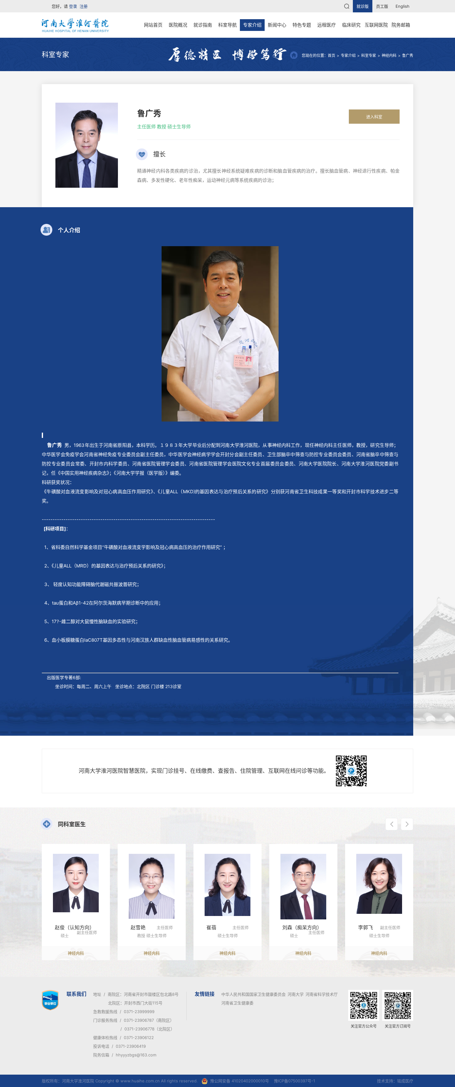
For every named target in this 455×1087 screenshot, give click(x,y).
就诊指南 (202, 25)
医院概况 (178, 25)
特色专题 (301, 25)
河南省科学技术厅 (322, 994)
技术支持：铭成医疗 (395, 1080)
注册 (84, 6)
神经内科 (389, 55)
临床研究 (351, 25)
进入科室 (374, 116)
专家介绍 (252, 25)
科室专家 (368, 55)
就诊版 (363, 6)
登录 (73, 6)
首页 (331, 55)
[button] (391, 824)
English (403, 6)
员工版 (382, 6)
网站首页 (153, 25)
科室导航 (227, 25)
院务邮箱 (401, 25)
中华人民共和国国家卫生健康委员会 (253, 994)
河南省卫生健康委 (237, 1002)
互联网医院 (376, 25)
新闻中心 (277, 25)
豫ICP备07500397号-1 (294, 1080)
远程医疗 (326, 25)
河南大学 (296, 994)
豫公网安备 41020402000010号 (239, 1080)
